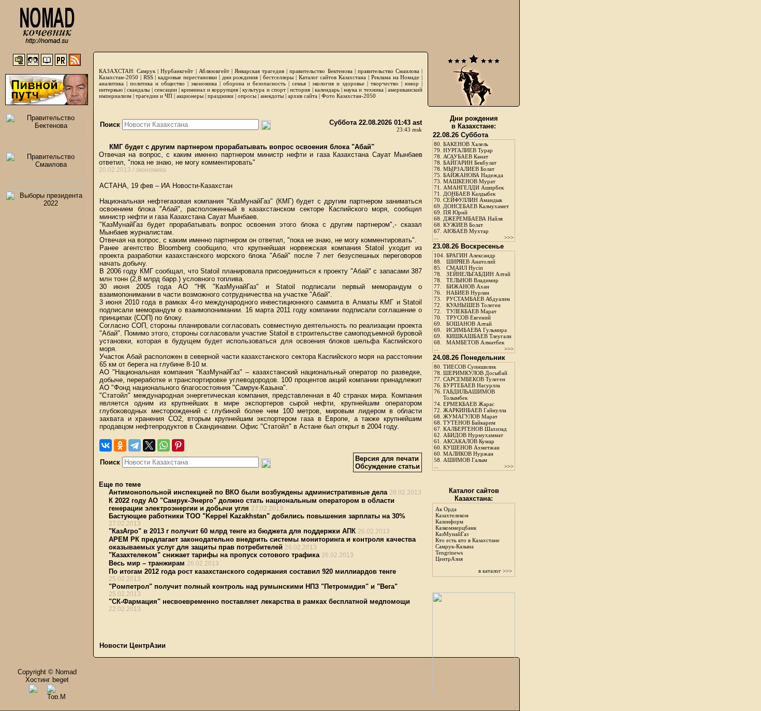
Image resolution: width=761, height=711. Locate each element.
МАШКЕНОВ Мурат (469, 181)
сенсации (165, 89)
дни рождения (240, 77)
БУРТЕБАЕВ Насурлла (471, 385)
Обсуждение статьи (387, 466)
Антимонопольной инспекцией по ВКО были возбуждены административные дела (248, 492)
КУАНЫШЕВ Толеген (473, 305)
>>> (509, 237)
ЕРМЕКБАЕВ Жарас (468, 404)
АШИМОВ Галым (465, 460)
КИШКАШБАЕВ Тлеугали (478, 336)
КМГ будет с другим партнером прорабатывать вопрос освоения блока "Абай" (240, 147)
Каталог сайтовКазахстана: (474, 494)
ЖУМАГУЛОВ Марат (470, 416)
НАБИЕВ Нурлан (467, 292)
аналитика (111, 83)
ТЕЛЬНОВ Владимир (472, 280)
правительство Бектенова (320, 71)
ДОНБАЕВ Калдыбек (469, 194)
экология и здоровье (338, 83)
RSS (148, 77)
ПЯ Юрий (455, 212)
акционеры (190, 96)
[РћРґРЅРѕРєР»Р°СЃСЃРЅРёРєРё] (120, 445)
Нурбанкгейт (176, 71)
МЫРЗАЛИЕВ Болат (468, 169)
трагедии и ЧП (154, 96)
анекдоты (272, 96)
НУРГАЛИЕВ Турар (468, 150)
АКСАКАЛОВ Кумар (468, 441)
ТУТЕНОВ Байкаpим (469, 422)
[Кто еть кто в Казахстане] (473, 694)
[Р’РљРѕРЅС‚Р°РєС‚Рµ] (105, 445)
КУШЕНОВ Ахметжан (471, 447)
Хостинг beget (47, 680)
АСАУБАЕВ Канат (465, 156)
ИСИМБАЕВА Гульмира (476, 330)
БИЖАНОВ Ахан (467, 286)
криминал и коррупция (209, 89)
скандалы (138, 89)
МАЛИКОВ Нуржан (468, 454)
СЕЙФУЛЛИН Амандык (472, 200)
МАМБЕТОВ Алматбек (475, 342)
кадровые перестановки (187, 77)
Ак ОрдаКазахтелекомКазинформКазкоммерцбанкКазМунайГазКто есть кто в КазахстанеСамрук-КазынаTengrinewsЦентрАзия (467, 534)
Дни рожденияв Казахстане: (474, 122)
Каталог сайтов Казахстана (333, 77)
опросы (247, 96)
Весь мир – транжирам (147, 563)
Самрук (146, 71)
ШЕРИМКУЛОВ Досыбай (475, 373)
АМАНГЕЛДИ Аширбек (473, 187)
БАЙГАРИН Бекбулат (469, 162)
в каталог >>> (495, 571)
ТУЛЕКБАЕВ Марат (471, 311)
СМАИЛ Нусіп (464, 268)
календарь (327, 89)
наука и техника (363, 89)
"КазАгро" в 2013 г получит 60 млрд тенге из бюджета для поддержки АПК (232, 531)
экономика (204, 83)
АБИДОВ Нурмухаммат (473, 435)
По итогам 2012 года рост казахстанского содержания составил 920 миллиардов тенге (252, 571)
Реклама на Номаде (395, 77)
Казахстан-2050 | (121, 77)
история (300, 89)
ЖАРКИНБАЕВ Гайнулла (474, 410)
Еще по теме (120, 484)
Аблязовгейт (214, 71)
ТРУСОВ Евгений (468, 317)
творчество (385, 83)
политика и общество (157, 83)
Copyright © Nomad (47, 672)
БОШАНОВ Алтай (469, 324)
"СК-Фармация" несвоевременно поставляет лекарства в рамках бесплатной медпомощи (259, 601)
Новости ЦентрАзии (132, 645)
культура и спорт (263, 89)
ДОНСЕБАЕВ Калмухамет (476, 206)
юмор (412, 83)
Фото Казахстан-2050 (348, 96)
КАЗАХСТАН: (117, 71)
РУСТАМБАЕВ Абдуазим (478, 299)
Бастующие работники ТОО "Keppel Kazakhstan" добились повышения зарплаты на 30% (257, 516)
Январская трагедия (259, 71)
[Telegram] (134, 445)
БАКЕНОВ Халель (465, 144)
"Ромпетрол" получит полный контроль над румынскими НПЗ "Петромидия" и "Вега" (253, 586)
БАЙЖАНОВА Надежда (473, 175)
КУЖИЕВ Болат (463, 225)
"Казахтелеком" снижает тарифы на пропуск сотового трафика (214, 555)
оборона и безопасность (254, 83)
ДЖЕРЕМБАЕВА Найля (473, 218)
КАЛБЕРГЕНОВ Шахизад (475, 429)
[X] (149, 445)
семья (299, 83)
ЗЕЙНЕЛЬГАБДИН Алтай (478, 274)
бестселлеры (278, 77)
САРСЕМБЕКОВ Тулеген (474, 379)
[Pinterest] (178, 445)
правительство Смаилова (388, 71)
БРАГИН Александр (470, 255)
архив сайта (302, 96)
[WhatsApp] (163, 445)
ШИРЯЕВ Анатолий (470, 261)
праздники (220, 96)
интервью (111, 89)
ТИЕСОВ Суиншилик (469, 367)
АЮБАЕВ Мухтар (466, 231)
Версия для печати (387, 458)
